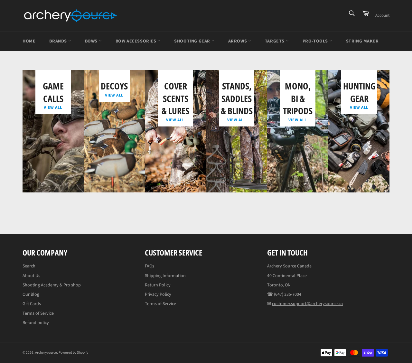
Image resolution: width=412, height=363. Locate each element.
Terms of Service (38, 313)
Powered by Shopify (73, 352)
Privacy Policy (158, 294)
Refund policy (36, 323)
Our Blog (31, 294)
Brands (58, 41)
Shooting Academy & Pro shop (52, 285)
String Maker (362, 41)
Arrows (238, 41)
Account (382, 15)
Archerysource (46, 352)
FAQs (149, 266)
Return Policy (158, 285)
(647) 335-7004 (287, 294)
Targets (275, 41)
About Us (31, 276)
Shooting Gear (192, 41)
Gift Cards (32, 304)
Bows (92, 41)
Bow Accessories (137, 41)
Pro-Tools (316, 41)
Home (29, 41)
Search (29, 266)
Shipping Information (165, 276)
